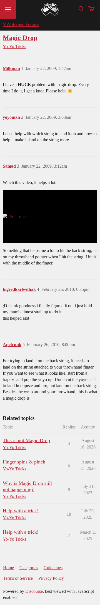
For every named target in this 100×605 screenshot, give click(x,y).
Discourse (34, 591)
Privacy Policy (51, 578)
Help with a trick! (21, 510)
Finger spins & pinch (24, 462)
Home (8, 567)
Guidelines (53, 567)
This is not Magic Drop (26, 440)
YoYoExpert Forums (21, 24)
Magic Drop (20, 37)
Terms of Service (18, 578)
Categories (28, 567)
